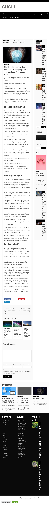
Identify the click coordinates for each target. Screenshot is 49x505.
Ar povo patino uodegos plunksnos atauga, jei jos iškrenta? (40, 442)
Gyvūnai (4, 424)
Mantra (4, 433)
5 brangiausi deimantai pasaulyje (44, 228)
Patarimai (27, 14)
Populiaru (39, 41)
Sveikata (20, 14)
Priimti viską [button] (15, 502)
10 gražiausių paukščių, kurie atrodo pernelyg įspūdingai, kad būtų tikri (21, 454)
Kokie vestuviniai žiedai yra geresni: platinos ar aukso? (23, 400)
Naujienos (5, 17)
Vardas (5, 364)
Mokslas (17, 17)
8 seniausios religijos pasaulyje (44, 93)
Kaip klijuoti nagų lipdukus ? (40, 174)
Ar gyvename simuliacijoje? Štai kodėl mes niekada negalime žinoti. (7, 332)
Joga (4, 426)
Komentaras (6, 349)
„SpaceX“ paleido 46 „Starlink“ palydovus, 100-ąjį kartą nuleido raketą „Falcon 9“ (27, 332)
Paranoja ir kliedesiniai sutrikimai (44, 75)
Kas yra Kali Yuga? (39, 398)
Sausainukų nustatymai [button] (6, 502)
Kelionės (8, 14)
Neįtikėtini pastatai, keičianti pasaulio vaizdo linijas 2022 (44, 205)
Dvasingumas (41, 14)
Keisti (4, 428)
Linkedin (8, 302)
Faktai (14, 14)
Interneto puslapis (26, 364)
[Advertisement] (24, 28)
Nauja (37, 43)
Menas (11, 17)
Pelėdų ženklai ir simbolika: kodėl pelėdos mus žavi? (22, 428)
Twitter (15, 299)
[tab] (39, 41)
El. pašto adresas (17, 364)
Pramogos (33, 14)
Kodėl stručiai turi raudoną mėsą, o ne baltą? (21, 437)
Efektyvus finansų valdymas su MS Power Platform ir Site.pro (9, 400)
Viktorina (5, 457)
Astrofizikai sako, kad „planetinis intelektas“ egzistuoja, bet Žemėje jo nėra (17, 332)
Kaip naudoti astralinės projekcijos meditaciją (44, 57)
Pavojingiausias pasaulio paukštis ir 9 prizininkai (22, 448)
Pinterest (22, 299)
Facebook (8, 299)
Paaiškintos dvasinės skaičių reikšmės (44, 114)
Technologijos (6, 455)
